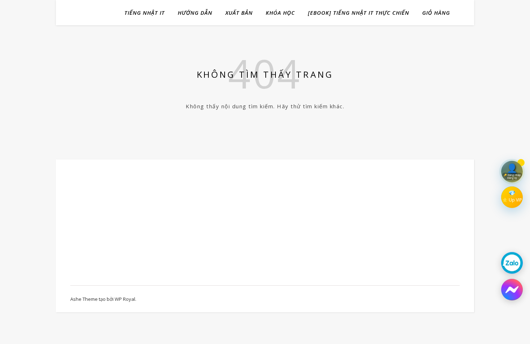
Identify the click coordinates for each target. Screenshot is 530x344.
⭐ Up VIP (512, 200)
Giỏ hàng (436, 12)
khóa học (280, 12)
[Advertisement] (128, 226)
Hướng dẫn (195, 12)
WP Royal (125, 299)
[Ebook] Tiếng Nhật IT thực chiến (358, 12)
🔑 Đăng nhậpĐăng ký (512, 175)
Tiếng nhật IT (144, 12)
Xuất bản (239, 12)
